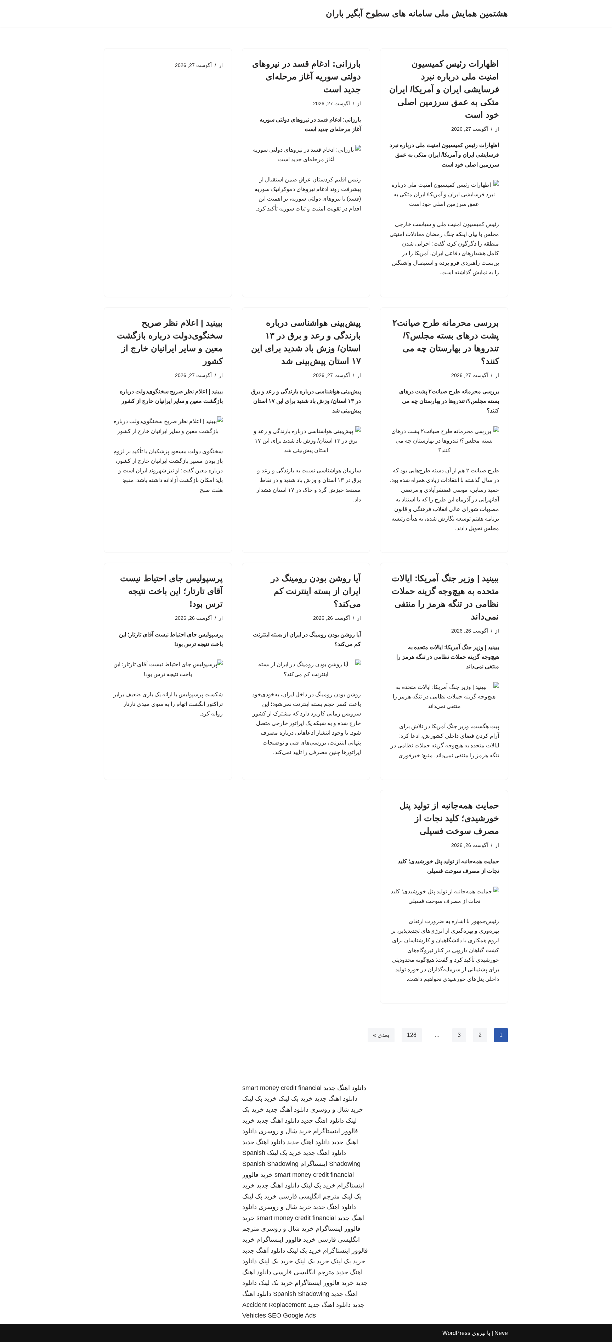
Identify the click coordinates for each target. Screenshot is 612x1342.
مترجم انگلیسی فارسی (309, 1196)
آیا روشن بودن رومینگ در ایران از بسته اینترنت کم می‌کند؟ (316, 590)
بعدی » (381, 1035)
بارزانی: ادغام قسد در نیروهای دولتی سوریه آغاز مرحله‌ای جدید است (306, 76)
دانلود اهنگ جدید (344, 1087)
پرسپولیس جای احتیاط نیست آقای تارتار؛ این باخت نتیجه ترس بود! (171, 590)
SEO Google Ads (292, 1315)
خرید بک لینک (295, 1098)
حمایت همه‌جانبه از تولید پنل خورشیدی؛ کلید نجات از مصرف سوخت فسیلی (449, 818)
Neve (501, 1333)
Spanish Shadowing (270, 1163)
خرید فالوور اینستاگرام (286, 1239)
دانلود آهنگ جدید (287, 1109)
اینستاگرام (313, 1163)
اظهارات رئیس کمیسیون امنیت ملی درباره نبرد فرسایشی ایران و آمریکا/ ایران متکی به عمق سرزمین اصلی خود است (444, 89)
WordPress (456, 1333)
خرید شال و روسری (336, 1109)
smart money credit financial (282, 1087)
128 (411, 1035)
